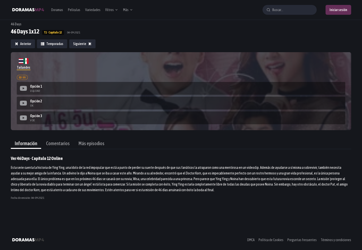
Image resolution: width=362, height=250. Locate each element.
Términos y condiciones (336, 240)
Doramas (57, 10)
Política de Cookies (271, 240)
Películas (74, 10)
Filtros (109, 10)
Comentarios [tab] (58, 143)
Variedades (92, 10)
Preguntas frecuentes (302, 240)
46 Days (16, 24)
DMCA (251, 240)
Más (126, 10)
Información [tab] (26, 143)
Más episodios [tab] (91, 143)
